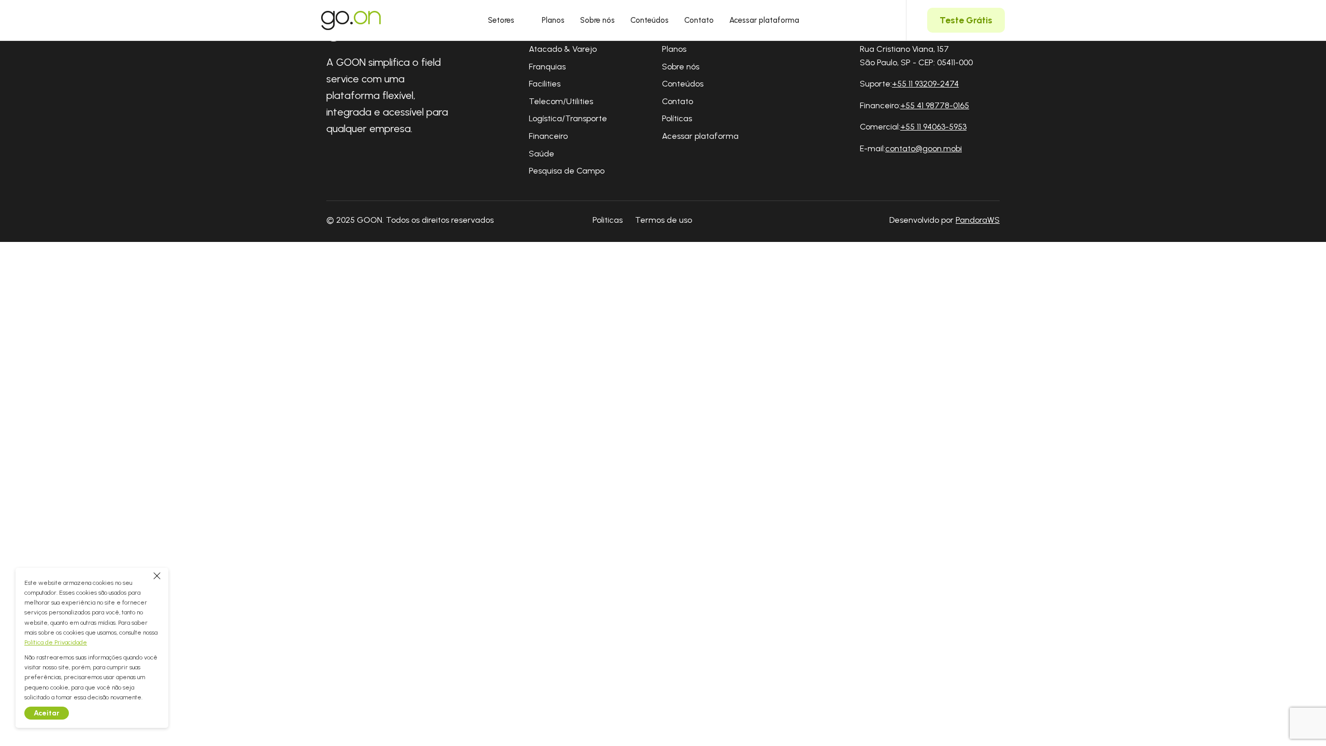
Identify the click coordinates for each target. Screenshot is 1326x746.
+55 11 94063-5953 (933, 127)
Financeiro (548, 136)
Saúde (541, 154)
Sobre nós (597, 20)
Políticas (677, 118)
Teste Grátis (966, 20)
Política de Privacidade (55, 642)
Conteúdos (649, 20)
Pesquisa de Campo (566, 171)
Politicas (608, 220)
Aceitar (47, 713)
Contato (699, 20)
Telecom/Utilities (561, 101)
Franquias (547, 66)
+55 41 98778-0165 (934, 105)
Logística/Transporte (568, 118)
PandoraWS (978, 220)
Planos (553, 20)
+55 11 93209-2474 (925, 84)
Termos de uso (663, 220)
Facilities (544, 84)
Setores (501, 20)
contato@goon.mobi (923, 148)
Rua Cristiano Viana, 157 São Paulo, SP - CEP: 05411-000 (916, 55)
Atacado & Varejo (563, 49)
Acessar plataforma (764, 20)
